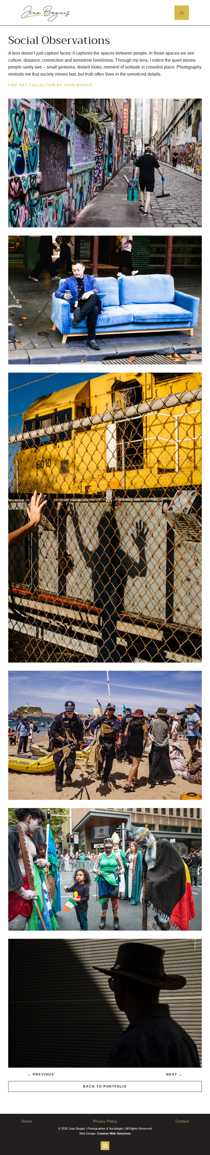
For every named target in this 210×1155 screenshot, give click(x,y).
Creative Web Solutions (114, 1133)
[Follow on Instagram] (105, 1145)
